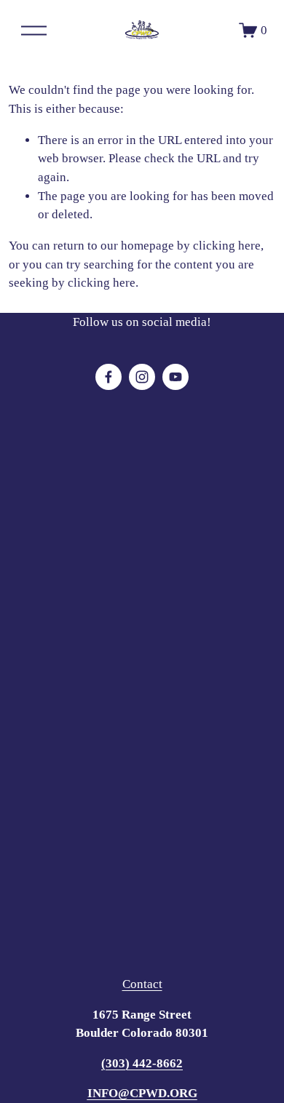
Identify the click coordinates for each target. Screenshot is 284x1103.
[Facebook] (108, 377)
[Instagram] (142, 377)
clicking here (227, 245)
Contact (142, 984)
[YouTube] (175, 377)
